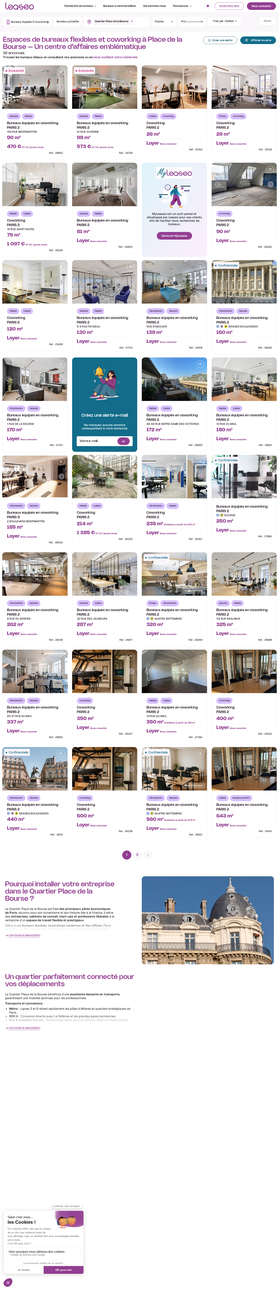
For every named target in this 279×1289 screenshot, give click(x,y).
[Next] (147, 855)
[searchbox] (135, 20)
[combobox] (114, 22)
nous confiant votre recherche (115, 57)
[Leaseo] (19, 6)
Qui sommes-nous (154, 6)
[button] (27, 21)
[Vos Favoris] (208, 6)
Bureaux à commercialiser (119, 6)
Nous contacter (261, 6)
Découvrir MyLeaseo (174, 236)
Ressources (181, 6)
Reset (267, 21)
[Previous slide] (8, 87)
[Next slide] (61, 87)
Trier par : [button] (223, 21)
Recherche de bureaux (79, 6)
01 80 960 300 (229, 6)
